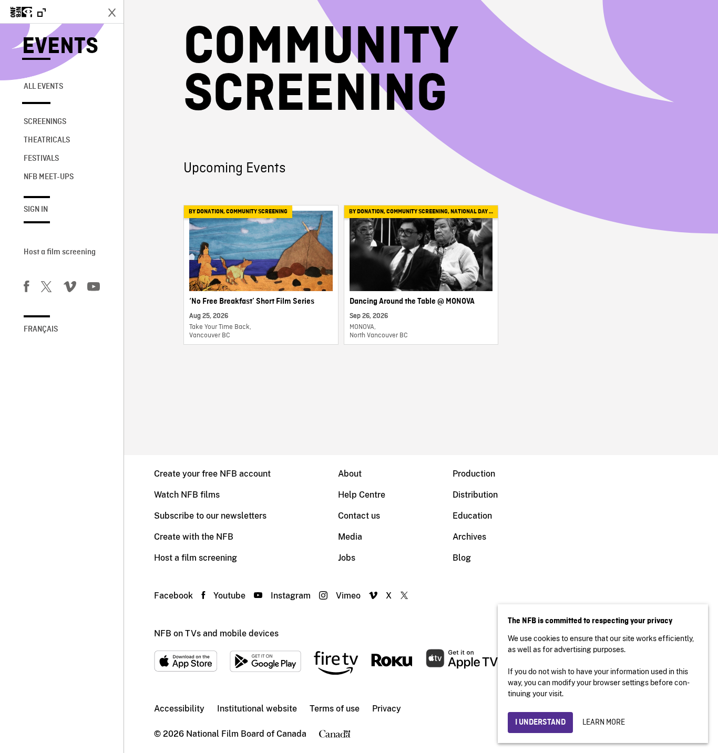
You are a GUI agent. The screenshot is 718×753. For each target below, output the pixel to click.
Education (472, 516)
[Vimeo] (70, 288)
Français (41, 329)
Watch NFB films (187, 495)
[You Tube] (93, 288)
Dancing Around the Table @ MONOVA (412, 301)
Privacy (386, 709)
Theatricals (47, 140)
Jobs (346, 558)
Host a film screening (60, 252)
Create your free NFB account (212, 474)
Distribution (475, 495)
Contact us (359, 516)
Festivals (41, 158)
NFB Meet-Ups (49, 177)
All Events (43, 86)
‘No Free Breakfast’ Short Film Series (251, 301)
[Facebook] (26, 288)
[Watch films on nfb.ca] (28, 13)
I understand (540, 722)
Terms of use (335, 709)
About (350, 474)
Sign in (36, 209)
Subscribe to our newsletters (210, 516)
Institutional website (257, 709)
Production (474, 474)
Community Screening (257, 212)
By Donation (206, 212)
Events (60, 47)
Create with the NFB (193, 537)
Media (350, 537)
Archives (469, 537)
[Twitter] (46, 288)
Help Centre (361, 495)
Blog (462, 558)
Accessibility (179, 709)
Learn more (603, 722)
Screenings (45, 122)
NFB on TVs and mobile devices (216, 633)
